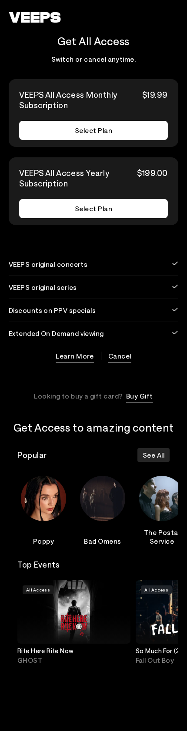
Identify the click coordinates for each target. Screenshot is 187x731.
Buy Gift (139, 396)
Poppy (43, 541)
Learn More (75, 356)
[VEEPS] (35, 17)
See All (153, 455)
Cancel (119, 356)
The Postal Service (162, 536)
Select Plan (93, 130)
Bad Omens (102, 541)
